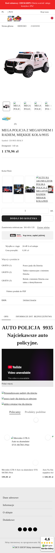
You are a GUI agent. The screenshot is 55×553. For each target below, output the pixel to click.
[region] (27, 189)
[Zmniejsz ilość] (4, 211)
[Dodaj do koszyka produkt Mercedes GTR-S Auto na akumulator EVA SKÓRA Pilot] (35, 462)
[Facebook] (20, 529)
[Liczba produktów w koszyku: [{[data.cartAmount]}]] (50, 18)
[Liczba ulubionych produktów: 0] (44, 18)
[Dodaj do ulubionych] (48, 218)
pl (3, 12)
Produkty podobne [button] (35, 411)
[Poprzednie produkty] (7, 437)
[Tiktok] (35, 529)
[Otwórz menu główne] (3, 18)
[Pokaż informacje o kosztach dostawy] (31, 250)
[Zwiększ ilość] (46, 211)
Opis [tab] (6, 317)
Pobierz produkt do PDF (16, 291)
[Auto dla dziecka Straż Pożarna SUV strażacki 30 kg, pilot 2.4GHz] (7, 189)
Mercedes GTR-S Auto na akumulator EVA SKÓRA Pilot (20, 471)
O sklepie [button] (8, 512)
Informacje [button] (8, 505)
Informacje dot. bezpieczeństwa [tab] (34, 317)
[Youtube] (30, 529)
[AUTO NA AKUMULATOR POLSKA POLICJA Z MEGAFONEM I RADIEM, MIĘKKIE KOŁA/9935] (44, 189)
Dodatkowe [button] (9, 519)
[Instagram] (25, 529)
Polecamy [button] (15, 411)
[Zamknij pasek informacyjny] (52, 4)
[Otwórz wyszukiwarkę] (38, 18)
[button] (49, 64)
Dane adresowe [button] (10, 497)
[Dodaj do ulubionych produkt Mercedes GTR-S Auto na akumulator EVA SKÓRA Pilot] (36, 420)
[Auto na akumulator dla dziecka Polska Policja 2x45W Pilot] (19, 189)
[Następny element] (50, 189)
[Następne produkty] (48, 437)
